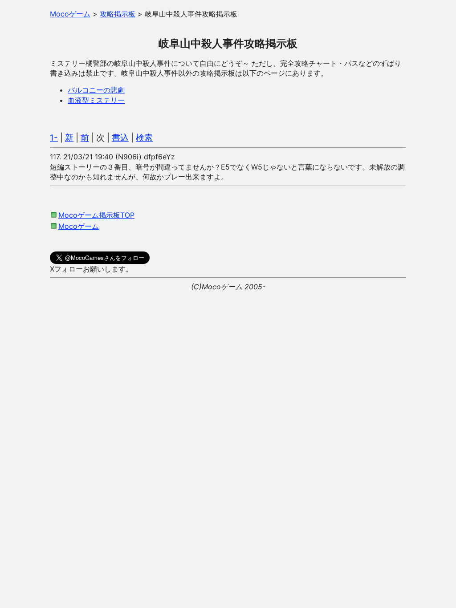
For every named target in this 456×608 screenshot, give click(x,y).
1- (54, 138)
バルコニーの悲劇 (96, 89)
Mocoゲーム (78, 226)
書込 (120, 138)
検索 (144, 138)
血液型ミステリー (96, 100)
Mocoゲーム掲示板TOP (96, 215)
